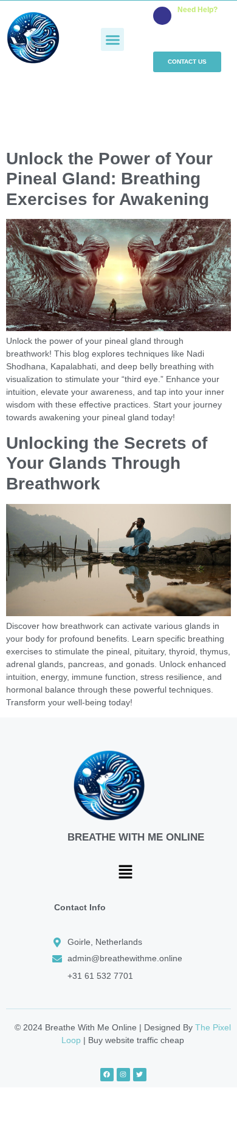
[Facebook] (107, 1074)
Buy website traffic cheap (136, 1040)
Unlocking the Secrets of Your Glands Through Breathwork (106, 463)
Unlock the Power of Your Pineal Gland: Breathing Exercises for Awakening (109, 179)
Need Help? (197, 9)
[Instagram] (123, 1074)
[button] (112, 39)
